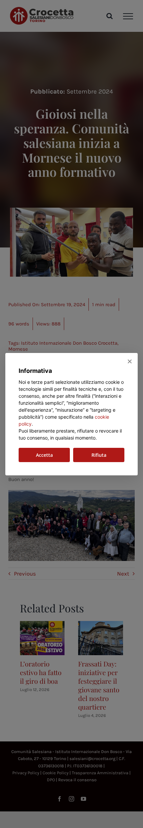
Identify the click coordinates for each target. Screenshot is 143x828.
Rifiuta (98, 455)
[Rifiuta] (129, 361)
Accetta (44, 455)
